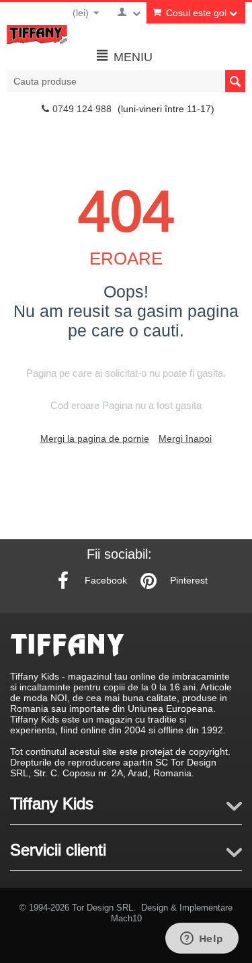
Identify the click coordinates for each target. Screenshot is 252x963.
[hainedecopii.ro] (37, 33)
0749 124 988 (82, 108)
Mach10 (126, 918)
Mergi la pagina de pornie (94, 438)
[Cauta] (235, 81)
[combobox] (126, 81)
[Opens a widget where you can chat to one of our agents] (202, 939)
